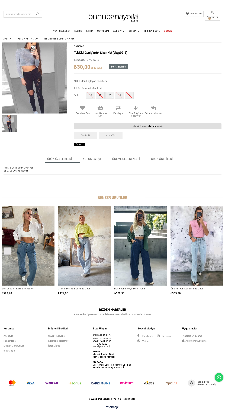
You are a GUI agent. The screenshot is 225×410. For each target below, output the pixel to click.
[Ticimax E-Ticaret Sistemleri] (112, 407)
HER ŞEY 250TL (151, 31)
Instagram (167, 336)
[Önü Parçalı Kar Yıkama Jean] (197, 246)
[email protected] (101, 346)
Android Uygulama (192, 336)
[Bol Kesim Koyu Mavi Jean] (140, 246)
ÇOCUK (168, 31)
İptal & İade (54, 345)
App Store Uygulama (196, 340)
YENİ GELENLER (61, 31)
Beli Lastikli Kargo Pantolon (18, 288)
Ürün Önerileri (162, 159)
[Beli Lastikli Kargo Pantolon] (28, 246)
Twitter (145, 341)
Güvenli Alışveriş (56, 336)
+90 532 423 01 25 (102, 338)
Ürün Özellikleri (59, 159)
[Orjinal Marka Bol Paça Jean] (84, 246)
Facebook (147, 336)
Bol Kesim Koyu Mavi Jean (129, 288)
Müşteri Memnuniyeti (14, 345)
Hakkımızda (10, 340)
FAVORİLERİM (196, 14)
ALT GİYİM (119, 31)
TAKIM (89, 31)
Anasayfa (8, 336)
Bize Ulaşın (9, 350)
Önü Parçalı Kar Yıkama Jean (187, 288)
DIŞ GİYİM (134, 31)
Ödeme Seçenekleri (126, 159)
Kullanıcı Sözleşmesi (58, 340)
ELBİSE (78, 31)
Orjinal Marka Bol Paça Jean (74, 288)
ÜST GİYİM (103, 31)
